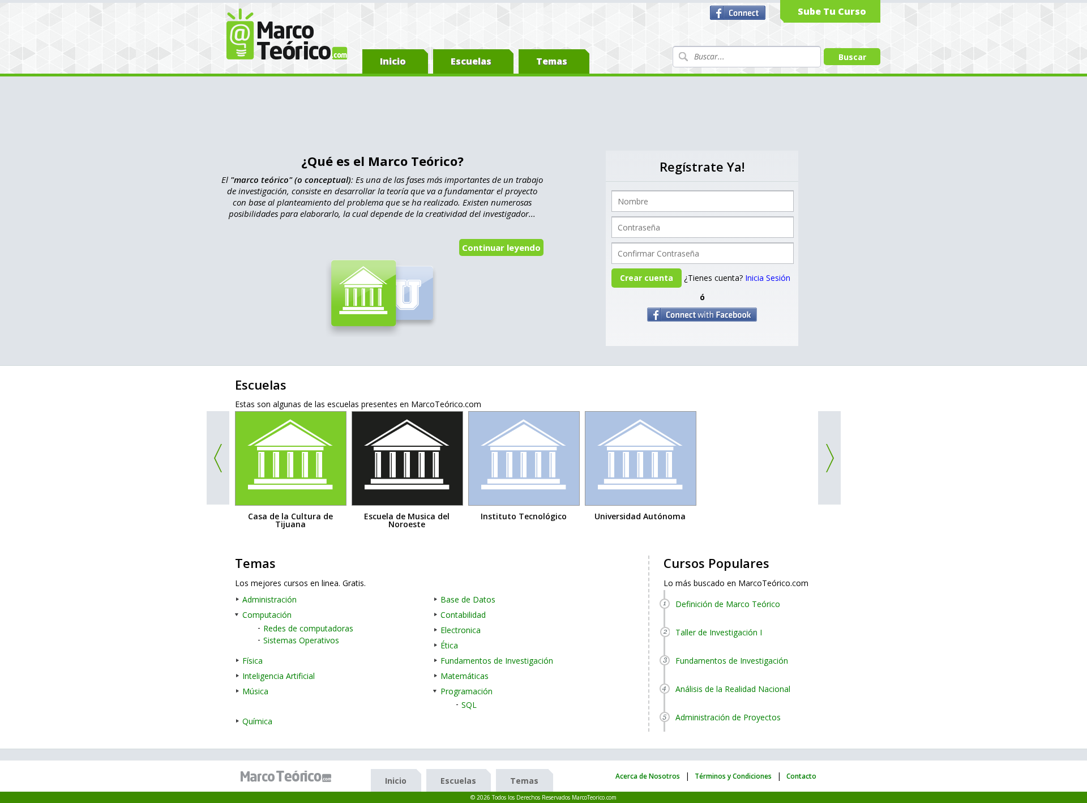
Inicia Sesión (767, 277)
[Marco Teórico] (289, 776)
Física (252, 660)
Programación (466, 691)
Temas (551, 61)
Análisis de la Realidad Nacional (732, 689)
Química (257, 721)
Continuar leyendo (501, 247)
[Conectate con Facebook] (739, 13)
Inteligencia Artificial (278, 675)
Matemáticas (464, 675)
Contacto (801, 776)
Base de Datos (467, 599)
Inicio (393, 61)
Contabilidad (463, 614)
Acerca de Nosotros (647, 776)
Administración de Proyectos (728, 717)
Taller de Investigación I (718, 632)
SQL (469, 704)
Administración (269, 599)
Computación (267, 614)
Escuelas (471, 61)
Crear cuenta (646, 277)
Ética (449, 645)
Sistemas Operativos (301, 640)
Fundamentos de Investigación (496, 660)
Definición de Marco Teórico (727, 604)
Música (255, 691)
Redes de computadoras (308, 628)
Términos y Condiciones (733, 776)
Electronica (460, 630)
